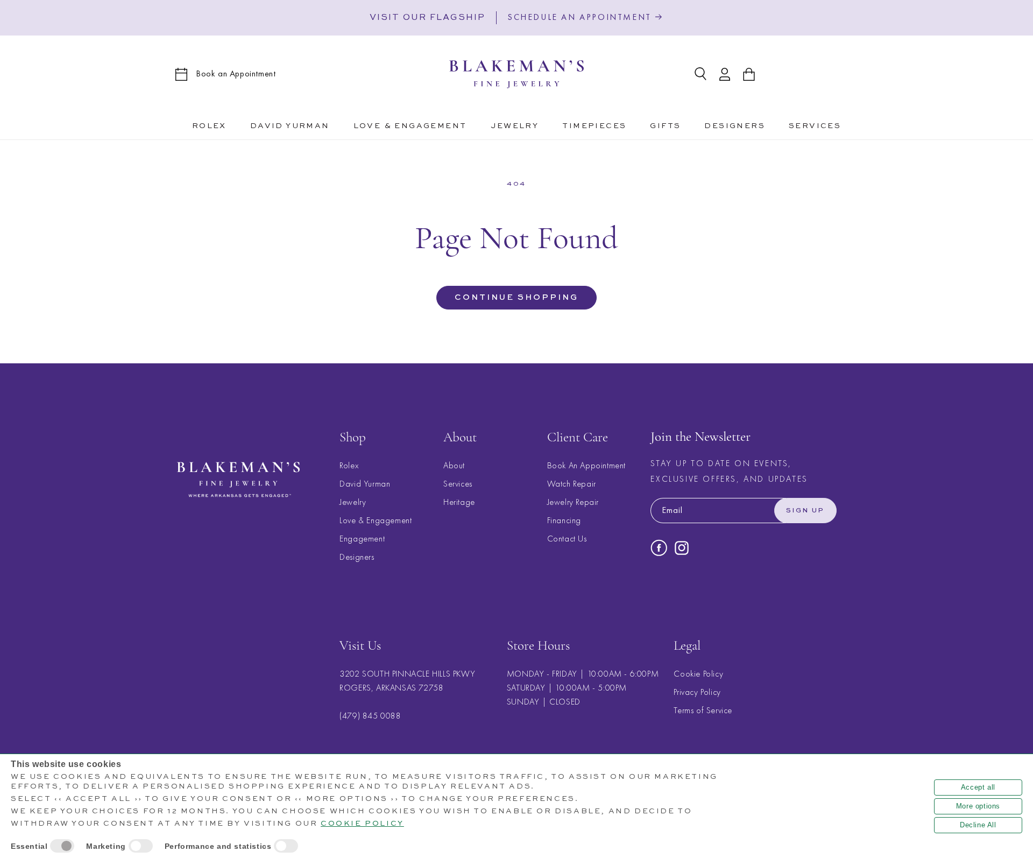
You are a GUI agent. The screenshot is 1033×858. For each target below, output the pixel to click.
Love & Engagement (375, 520)
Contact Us (567, 538)
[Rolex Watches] (813, 74)
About (454, 465)
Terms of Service (703, 710)
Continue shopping (516, 297)
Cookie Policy (698, 674)
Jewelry (352, 502)
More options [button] (978, 806)
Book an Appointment (235, 73)
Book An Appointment (586, 465)
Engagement (362, 538)
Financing (564, 520)
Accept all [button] (978, 787)
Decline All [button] (978, 825)
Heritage (459, 502)
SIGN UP (805, 511)
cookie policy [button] (362, 823)
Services (457, 483)
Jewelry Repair (573, 502)
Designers (356, 556)
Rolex (348, 465)
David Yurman (364, 483)
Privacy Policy (697, 692)
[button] (410, 124)
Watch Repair (571, 483)
